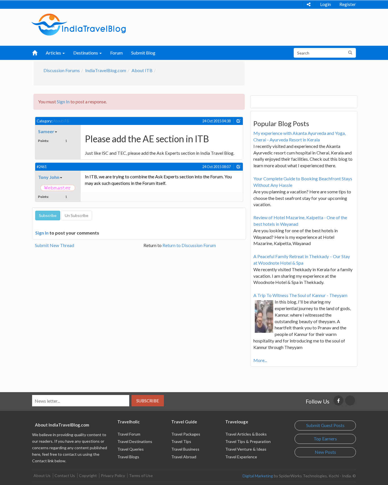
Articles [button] (54, 52)
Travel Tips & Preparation (248, 441)
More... (260, 360)
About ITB (142, 70)
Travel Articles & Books (246, 434)
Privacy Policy (113, 475)
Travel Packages (185, 434)
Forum (116, 52)
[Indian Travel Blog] (79, 24)
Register (347, 4)
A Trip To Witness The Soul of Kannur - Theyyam (300, 295)
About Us (42, 475)
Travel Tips (181, 441)
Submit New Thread (54, 245)
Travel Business (185, 449)
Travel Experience (241, 456)
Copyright (88, 475)
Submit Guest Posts (325, 425)
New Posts (325, 452)
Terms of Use (141, 475)
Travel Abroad (183, 456)
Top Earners (325, 438)
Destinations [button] (86, 52)
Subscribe (147, 400)
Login (325, 4)
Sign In (63, 101)
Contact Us (65, 475)
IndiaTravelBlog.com (105, 70)
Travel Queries (130, 449)
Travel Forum (128, 434)
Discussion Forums (61, 70)
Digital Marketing (258, 475)
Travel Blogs (128, 456)
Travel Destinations (134, 441)
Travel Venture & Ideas (245, 449)
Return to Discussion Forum (189, 245)
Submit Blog (143, 52)
